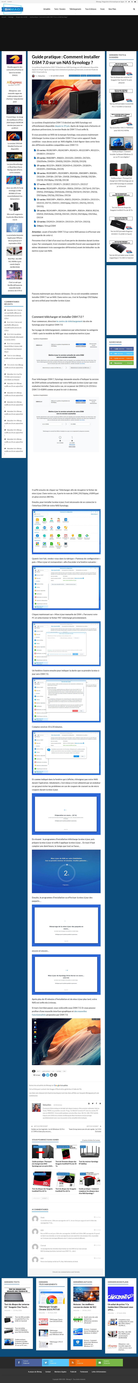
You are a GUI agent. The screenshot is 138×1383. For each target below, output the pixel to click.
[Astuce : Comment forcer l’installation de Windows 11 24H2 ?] (78, 1331)
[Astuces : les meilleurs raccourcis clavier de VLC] (86, 1294)
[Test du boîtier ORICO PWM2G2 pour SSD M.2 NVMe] (9, 1330)
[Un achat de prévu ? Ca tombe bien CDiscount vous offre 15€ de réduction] (121, 1294)
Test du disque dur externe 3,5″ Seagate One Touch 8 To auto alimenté (121, 80)
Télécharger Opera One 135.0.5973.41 (55, 1320)
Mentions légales (60, 1372)
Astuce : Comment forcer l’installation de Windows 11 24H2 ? (91, 1331)
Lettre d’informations (99, 1372)
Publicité (73, 1372)
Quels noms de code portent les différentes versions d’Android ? (91, 1320)
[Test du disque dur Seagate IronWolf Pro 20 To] (43, 1179)
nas (53, 1071)
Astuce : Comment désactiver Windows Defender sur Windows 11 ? (91, 1343)
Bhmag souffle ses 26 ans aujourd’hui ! (13, 358)
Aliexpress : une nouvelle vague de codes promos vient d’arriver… (125, 1347)
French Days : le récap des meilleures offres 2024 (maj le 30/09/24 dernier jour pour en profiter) (15, 122)
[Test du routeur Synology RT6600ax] (89, 1151)
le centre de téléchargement (69, 321)
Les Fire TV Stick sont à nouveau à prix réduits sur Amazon (13, 377)
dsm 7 (38, 1071)
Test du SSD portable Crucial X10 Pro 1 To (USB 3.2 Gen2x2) (121, 105)
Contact (9, 1)
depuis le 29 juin (62, 126)
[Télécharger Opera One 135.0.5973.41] (43, 1321)
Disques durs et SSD (74, 75)
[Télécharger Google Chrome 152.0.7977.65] (52, 1296)
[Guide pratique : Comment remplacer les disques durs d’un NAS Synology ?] (89, 1179)
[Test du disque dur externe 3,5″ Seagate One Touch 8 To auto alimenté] (17, 1294)
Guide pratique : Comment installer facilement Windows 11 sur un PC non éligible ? (121, 154)
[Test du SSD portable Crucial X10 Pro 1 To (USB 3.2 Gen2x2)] (9, 1319)
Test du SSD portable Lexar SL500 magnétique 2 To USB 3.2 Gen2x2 (121, 256)
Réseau (83, 1147)
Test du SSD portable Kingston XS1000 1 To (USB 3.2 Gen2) (121, 232)
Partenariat (84, 1372)
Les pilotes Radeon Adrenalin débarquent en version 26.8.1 (13, 337)
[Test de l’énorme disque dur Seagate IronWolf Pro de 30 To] (66, 1151)
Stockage (83, 75)
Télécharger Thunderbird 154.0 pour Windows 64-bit (56, 1332)
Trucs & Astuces (90, 9)
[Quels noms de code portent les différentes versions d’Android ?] (78, 1319)
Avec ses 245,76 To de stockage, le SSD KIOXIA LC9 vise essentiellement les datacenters (15, 193)
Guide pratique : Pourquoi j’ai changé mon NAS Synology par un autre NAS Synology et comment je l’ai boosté (121, 182)
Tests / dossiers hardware (93, 75)
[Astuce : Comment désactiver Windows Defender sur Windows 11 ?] (78, 1342)
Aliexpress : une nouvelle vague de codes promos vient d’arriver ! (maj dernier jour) (14, 96)
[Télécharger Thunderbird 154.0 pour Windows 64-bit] (43, 1333)
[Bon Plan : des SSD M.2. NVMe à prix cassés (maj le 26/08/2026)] (112, 1334)
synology (59, 1071)
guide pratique (46, 1071)
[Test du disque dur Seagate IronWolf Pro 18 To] (66, 1179)
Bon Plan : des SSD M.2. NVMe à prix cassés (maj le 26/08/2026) (124, 1335)
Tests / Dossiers (59, 9)
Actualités (47, 9)
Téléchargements (75, 9)
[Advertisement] (69, 34)
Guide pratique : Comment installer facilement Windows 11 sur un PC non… (22, 1342)
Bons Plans (112, 9)
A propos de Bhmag (35, 1372)
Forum (102, 9)
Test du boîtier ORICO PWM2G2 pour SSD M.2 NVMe (121, 129)
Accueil (4, 1)
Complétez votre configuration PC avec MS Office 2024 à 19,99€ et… (125, 1322)
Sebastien (10, 310)
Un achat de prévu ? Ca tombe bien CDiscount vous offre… (120, 1307)
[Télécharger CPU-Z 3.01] (43, 1344)
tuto (64, 1071)
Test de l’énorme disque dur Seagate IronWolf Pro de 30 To (121, 208)
